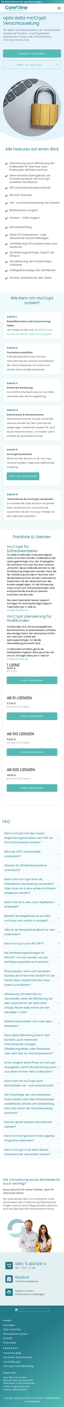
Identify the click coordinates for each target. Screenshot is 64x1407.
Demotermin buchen (15, 1334)
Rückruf (22, 1277)
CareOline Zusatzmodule (17, 1357)
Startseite (9, 1325)
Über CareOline (12, 1329)
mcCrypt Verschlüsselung (18, 1366)
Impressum (33, 1401)
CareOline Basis (12, 1353)
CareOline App (11, 1361)
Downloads (9, 1342)
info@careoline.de (17, 610)
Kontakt (8, 1338)
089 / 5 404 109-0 (30, 1263)
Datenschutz (52, 1398)
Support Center (24, 1291)
